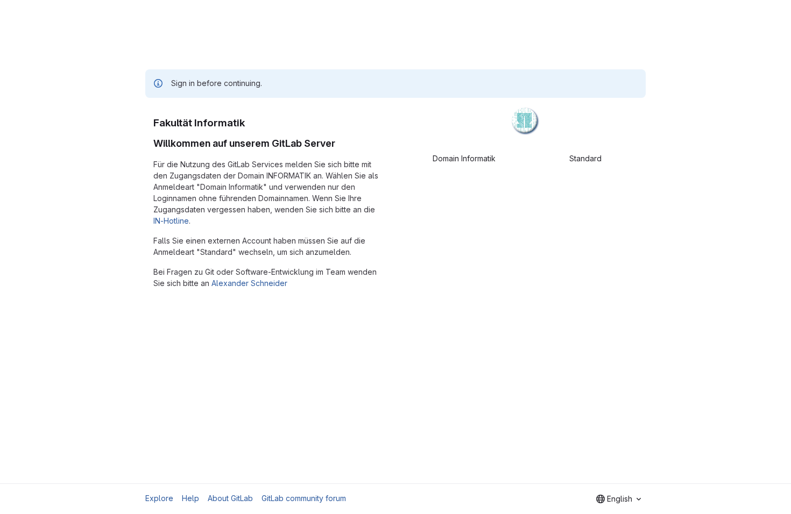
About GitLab (230, 498)
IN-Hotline (171, 220)
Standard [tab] (585, 158)
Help (190, 498)
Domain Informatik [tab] (464, 158)
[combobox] (618, 498)
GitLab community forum (304, 498)
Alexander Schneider (249, 283)
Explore (159, 498)
